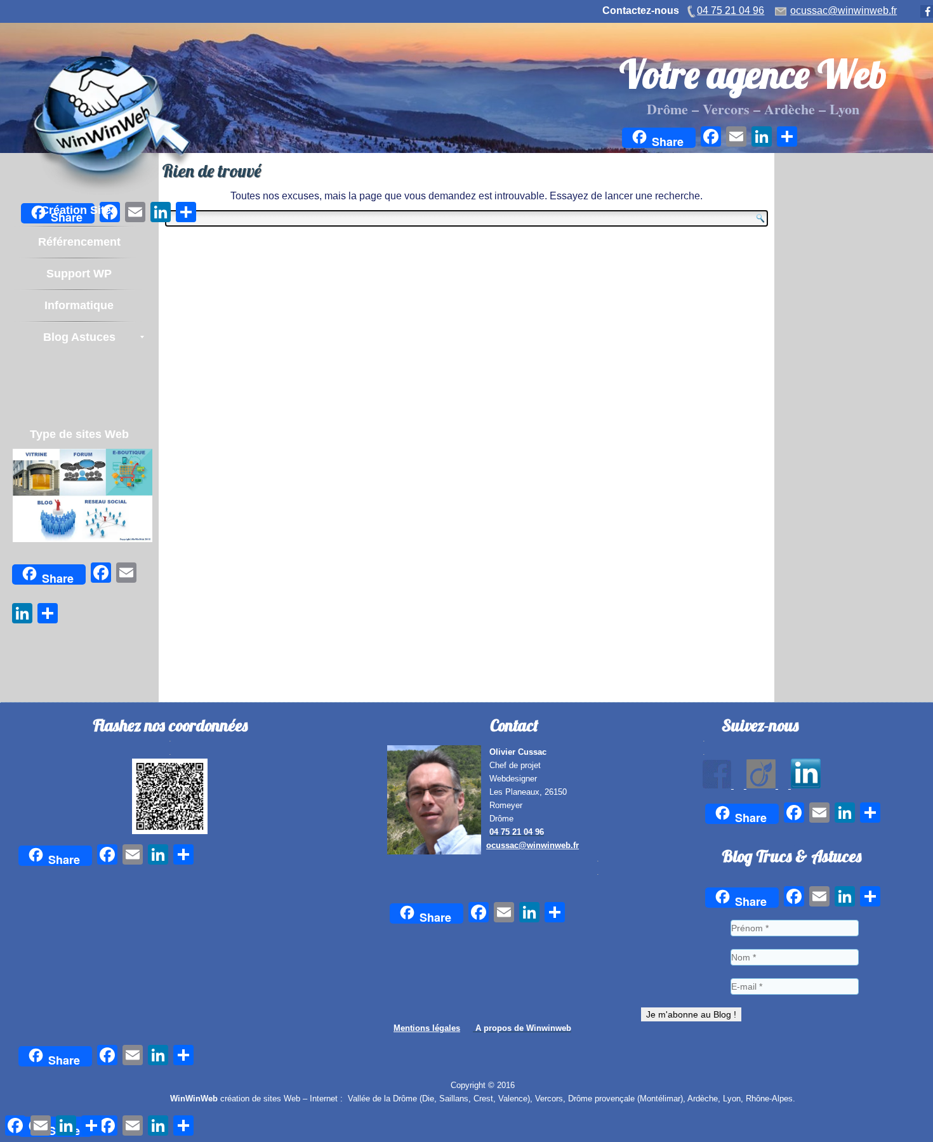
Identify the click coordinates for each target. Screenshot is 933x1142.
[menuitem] (79, 210)
